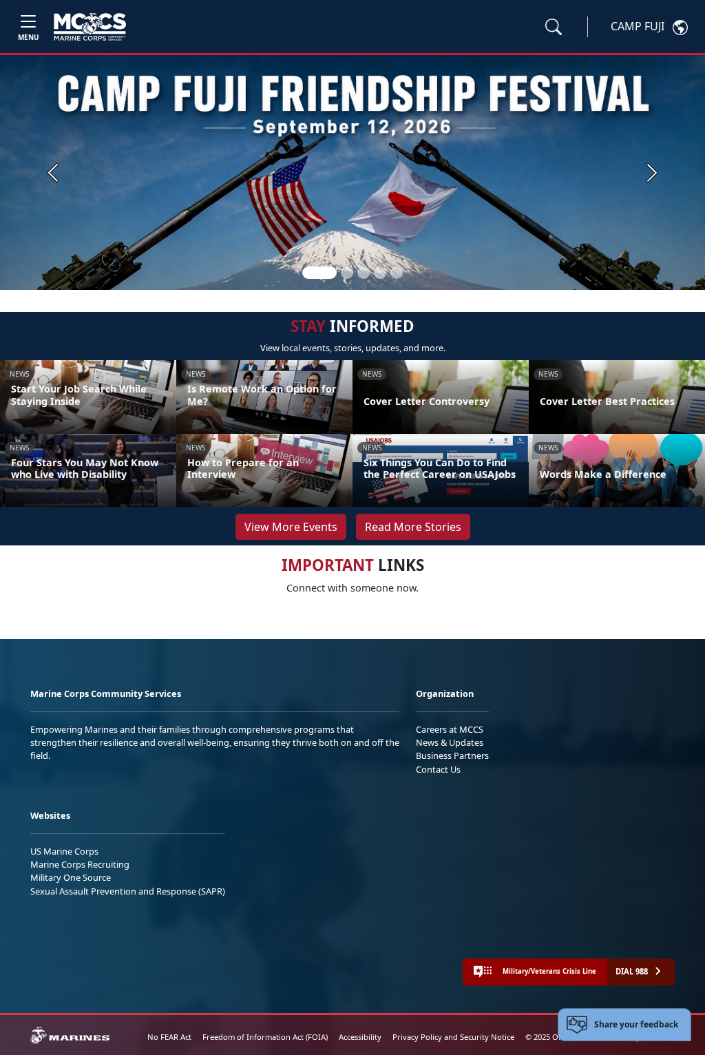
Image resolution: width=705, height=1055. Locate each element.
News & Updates (449, 742)
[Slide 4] (380, 273)
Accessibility (360, 1037)
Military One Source (70, 877)
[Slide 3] (363, 273)
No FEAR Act (169, 1037)
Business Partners (452, 755)
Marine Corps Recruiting (79, 864)
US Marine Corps (64, 851)
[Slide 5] (396, 273)
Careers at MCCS (449, 729)
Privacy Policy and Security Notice (453, 1037)
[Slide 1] (319, 273)
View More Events (290, 526)
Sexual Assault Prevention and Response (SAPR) (127, 891)
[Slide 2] (347, 273)
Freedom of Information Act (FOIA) (265, 1037)
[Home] (90, 27)
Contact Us (438, 769)
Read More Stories (413, 526)
